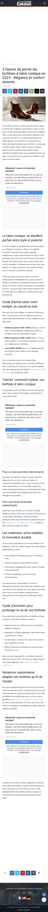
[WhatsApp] (31, 91)
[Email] (36, 91)
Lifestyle (12, 64)
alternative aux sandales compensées (27, 699)
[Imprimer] (42, 91)
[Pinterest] (15, 91)
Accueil (4, 64)
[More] (38, 873)
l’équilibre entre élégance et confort (19, 523)
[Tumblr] (26, 91)
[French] (19, 899)
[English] (24, 899)
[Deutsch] (29, 899)
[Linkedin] (20, 91)
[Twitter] (10, 91)
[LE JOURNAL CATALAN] (24, 3)
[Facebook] (4, 91)
